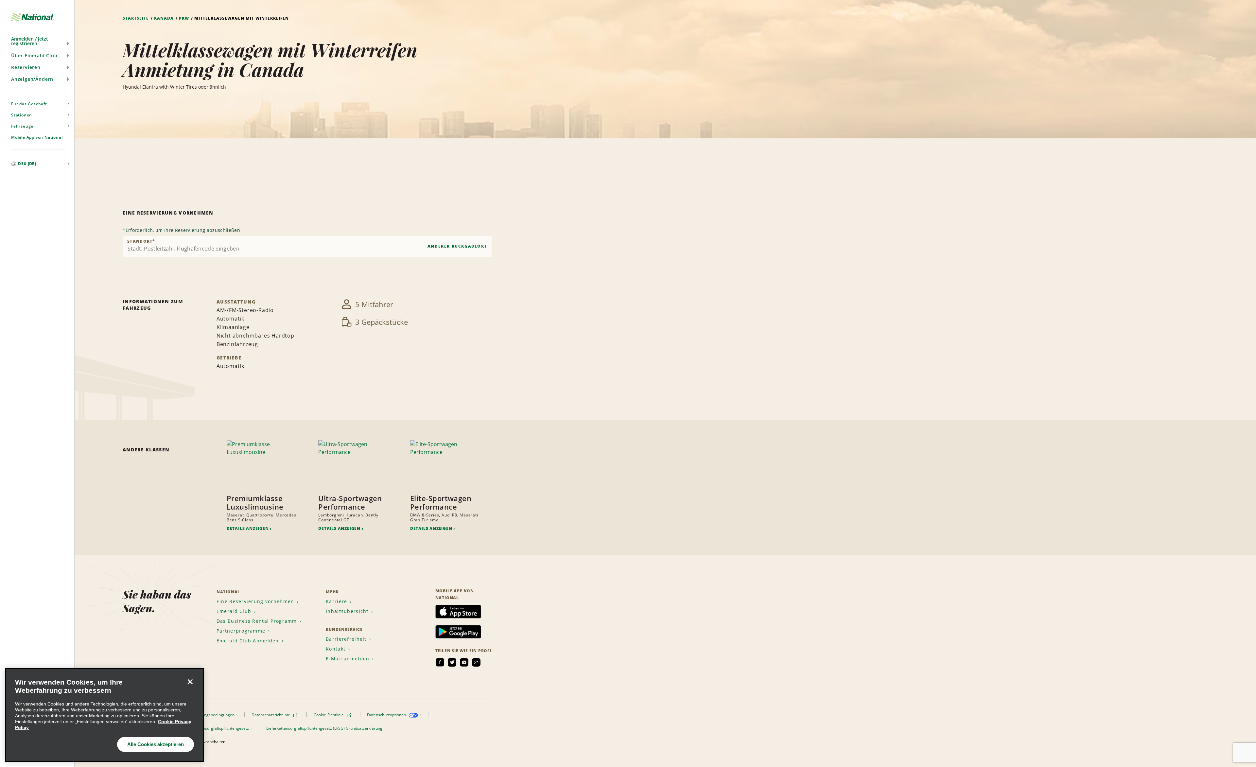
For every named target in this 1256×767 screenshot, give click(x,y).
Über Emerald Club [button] (34, 55)
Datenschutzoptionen (387, 715)
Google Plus (476, 662)
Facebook (440, 662)
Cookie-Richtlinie (329, 715)
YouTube (464, 662)
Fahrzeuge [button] (22, 126)
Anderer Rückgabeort (457, 246)
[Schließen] (190, 682)
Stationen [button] (21, 115)
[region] (104, 715)
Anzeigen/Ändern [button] (32, 79)
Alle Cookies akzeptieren (155, 744)
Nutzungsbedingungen (214, 715)
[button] (37, 41)
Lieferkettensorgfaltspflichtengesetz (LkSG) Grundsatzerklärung (324, 728)
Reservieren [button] (26, 67)
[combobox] (307, 246)
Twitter (452, 662)
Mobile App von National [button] (36, 137)
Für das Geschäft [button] (29, 104)
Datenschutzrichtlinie (271, 715)
